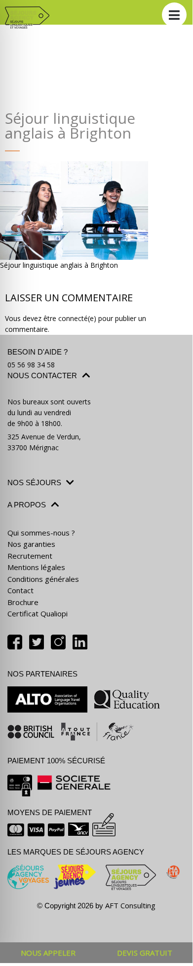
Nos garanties (31, 544)
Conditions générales (43, 579)
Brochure (23, 602)
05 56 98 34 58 (31, 364)
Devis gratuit (144, 953)
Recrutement (29, 556)
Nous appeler (48, 953)
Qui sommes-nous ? (41, 532)
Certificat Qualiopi (37, 613)
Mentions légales (36, 567)
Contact (20, 590)
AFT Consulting (130, 905)
